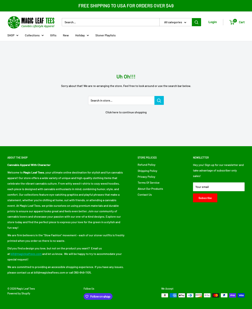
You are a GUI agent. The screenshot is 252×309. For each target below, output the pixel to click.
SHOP (10, 35)
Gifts (53, 35)
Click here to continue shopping (126, 112)
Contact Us (145, 194)
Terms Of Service (149, 182)
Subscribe (205, 198)
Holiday (80, 35)
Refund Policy (147, 164)
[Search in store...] (159, 100)
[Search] (196, 22)
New (66, 35)
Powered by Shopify (18, 293)
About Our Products (150, 188)
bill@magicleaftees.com (26, 253)
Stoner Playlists (105, 35)
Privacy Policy (146, 176)
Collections (32, 35)
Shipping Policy (147, 170)
